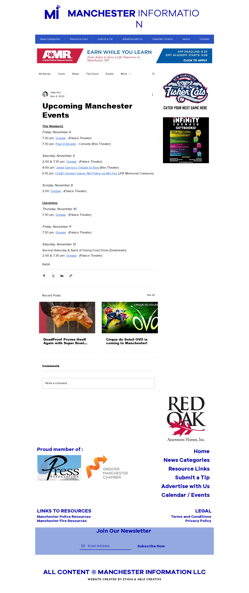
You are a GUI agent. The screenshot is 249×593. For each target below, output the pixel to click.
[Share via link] (71, 275)
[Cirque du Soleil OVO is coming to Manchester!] (130, 317)
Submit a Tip (192, 477)
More (124, 73)
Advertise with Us (185, 486)
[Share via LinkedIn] (62, 275)
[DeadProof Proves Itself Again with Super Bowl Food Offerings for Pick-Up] (67, 317)
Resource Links (189, 468)
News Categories (187, 460)
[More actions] (152, 94)
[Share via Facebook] (44, 275)
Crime (61, 73)
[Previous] (39, 56)
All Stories (45, 73)
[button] (153, 73)
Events (110, 73)
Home (202, 451)
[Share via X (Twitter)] (53, 275)
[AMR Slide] (124, 58)
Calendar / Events (186, 495)
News (75, 73)
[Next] (209, 56)
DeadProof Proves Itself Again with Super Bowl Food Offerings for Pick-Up (67, 341)
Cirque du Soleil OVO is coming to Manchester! (126, 341)
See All (151, 294)
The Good (92, 73)
